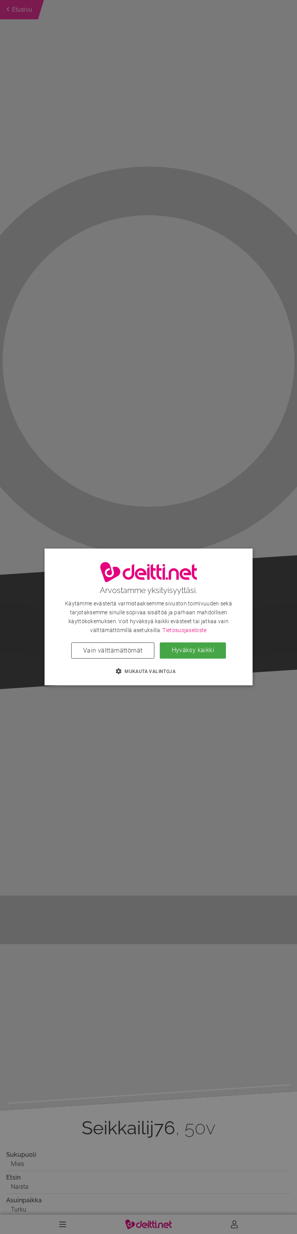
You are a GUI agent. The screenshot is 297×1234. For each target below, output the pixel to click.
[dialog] (148, 617)
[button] (148, 671)
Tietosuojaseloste (184, 630)
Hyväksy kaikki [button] (193, 650)
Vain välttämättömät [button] (113, 650)
